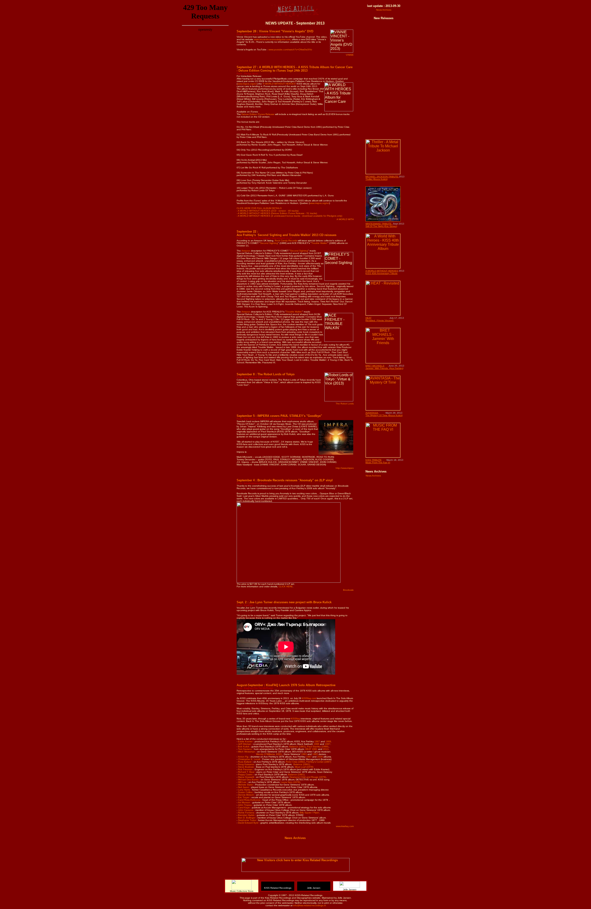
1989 (328, 741)
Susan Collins (245, 792)
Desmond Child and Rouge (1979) (307, 777)
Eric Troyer (243, 797)
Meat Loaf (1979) (304, 767)
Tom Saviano (245, 749)
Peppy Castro (245, 774)
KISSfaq (295, 718)
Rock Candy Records (286, 240)
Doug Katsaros (246, 764)
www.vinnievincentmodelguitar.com (272, 39)
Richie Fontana (246, 812)
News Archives (295, 838)
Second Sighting (269, 243)
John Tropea (245, 805)
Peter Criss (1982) (295, 762)
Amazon (245, 250)
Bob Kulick (243, 746)
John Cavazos (245, 810)
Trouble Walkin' (319, 243)
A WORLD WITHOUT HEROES (279, 83)
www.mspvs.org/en (247, 83)
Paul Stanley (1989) (317, 746)
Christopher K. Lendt (249, 759)
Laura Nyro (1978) (290, 782)
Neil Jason (243, 787)
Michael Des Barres (248, 779)
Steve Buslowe (246, 767)
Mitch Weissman (246, 751)
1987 (317, 741)
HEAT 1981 (311, 749)
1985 (315, 754)
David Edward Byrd (248, 822)
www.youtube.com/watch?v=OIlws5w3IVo (290, 49)
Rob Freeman (245, 769)
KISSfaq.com (309, 698)
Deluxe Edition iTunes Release (257, 114)
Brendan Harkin (246, 815)
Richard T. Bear (246, 772)
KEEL (279, 754)
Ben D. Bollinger (246, 817)
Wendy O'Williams (265, 754)
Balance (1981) (297, 746)
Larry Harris (244, 789)
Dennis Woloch (246, 795)
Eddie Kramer (245, 741)
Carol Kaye (244, 807)
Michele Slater (245, 784)
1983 (304, 754)
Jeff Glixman (244, 744)
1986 (317, 744)
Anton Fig (243, 756)
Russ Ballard (244, 762)
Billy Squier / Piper (309, 812)
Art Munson (244, 802)
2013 (326, 749)
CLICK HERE (286, 586)
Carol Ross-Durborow (249, 800)
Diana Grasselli (246, 777)
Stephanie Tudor (247, 820)
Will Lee (242, 782)
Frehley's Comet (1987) (318, 762)
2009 (320, 756)
